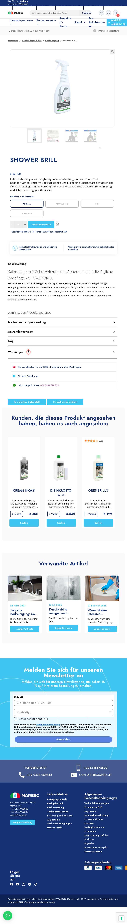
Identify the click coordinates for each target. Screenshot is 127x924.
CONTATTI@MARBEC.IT (95, 775)
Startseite (13, 40)
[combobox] (62, 712)
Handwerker (46, 6)
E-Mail (18, 697)
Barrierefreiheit (93, 851)
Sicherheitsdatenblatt (65, 401)
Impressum (90, 811)
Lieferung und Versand (60, 815)
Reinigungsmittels (57, 799)
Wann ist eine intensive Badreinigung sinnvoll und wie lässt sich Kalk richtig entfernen (99, 612)
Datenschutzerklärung (48, 724)
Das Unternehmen (24, 6)
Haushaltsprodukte (32, 40)
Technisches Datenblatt (27, 401)
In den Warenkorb (41, 224)
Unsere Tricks (93, 6)
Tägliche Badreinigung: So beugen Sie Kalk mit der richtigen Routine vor (24, 612)
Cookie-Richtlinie (93, 819)
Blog (109, 6)
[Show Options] (110, 712)
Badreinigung (52, 40)
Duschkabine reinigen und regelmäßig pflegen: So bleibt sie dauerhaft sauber (63, 611)
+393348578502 (49, 385)
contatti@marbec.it (18, 815)
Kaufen (24, 522)
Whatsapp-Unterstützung (108, 30)
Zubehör (80, 22)
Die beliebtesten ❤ (97, 22)
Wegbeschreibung (22, 822)
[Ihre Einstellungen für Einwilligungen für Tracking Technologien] (122, 919)
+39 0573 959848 (39, 775)
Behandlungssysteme (69, 6)
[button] (112, 51)
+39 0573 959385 (19, 811)
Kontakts (89, 823)
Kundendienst (35, 768)
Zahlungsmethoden (57, 811)
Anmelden (63, 739)
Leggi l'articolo (24, 628)
